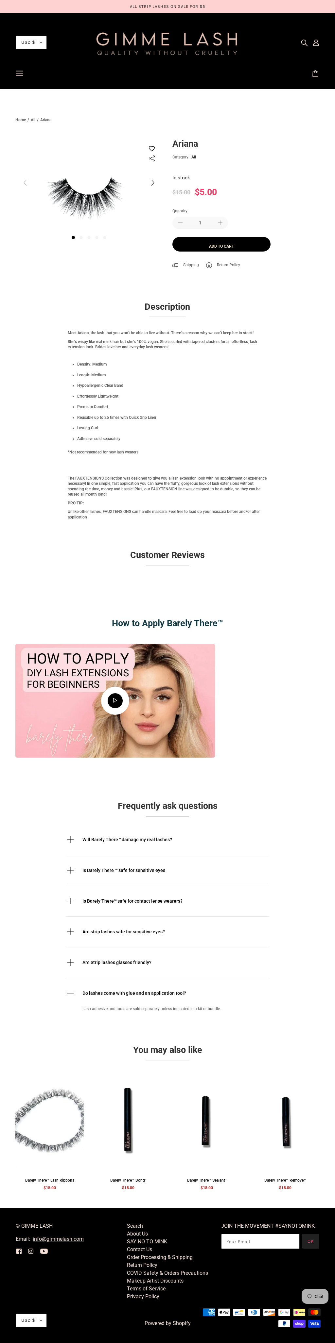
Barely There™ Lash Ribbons (49, 1180)
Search (135, 1226)
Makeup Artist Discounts (155, 1281)
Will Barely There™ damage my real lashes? (127, 839)
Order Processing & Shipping (160, 1257)
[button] (153, 186)
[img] (304, 42)
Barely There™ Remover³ (285, 1180)
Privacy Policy (143, 1296)
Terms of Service (146, 1289)
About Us (137, 1234)
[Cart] (316, 74)
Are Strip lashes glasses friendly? (116, 962)
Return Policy (228, 265)
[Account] (316, 42)
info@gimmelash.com (58, 1239)
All (33, 120)
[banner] (168, 42)
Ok (311, 1241)
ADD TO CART (221, 246)
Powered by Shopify (168, 1323)
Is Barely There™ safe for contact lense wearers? (132, 901)
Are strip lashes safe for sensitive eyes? (123, 931)
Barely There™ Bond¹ (128, 1180)
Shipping (191, 265)
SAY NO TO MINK (147, 1241)
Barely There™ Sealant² (206, 1180)
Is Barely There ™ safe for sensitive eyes (123, 870)
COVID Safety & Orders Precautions (167, 1273)
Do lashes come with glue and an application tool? (134, 993)
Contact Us (139, 1249)
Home (20, 120)
